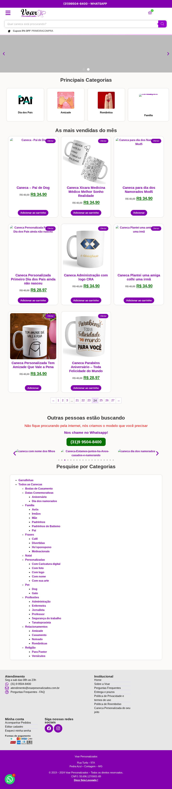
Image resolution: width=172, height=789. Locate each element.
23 (89, 400)
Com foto (38, 568)
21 (77, 400)
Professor (38, 614)
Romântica (106, 112)
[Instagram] (58, 728)
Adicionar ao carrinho (33, 212)
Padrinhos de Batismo (46, 526)
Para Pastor (39, 651)
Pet (27, 584)
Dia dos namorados (44, 501)
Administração (41, 601)
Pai (34, 530)
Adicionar (139, 212)
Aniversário (39, 497)
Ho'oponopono (41, 547)
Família (148, 115)
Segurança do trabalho (46, 618)
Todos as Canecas (30, 484)
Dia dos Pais (25, 112)
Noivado (37, 639)
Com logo (38, 572)
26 (107, 400)
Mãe (34, 517)
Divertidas (38, 543)
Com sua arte (40, 580)
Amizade (66, 112)
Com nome (39, 576)
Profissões (32, 597)
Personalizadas (35, 559)
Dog (34, 589)
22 (83, 400)
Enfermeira (39, 605)
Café (35, 538)
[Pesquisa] (162, 23)
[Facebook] (49, 728)
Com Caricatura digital (46, 563)
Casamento (39, 635)
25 (101, 400)
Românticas (39, 643)
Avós (35, 509)
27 (112, 400)
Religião (30, 647)
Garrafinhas (25, 480)
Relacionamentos (36, 626)
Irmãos (36, 513)
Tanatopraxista (41, 622)
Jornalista (38, 610)
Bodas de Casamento (39, 488)
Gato (35, 593)
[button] (4, 54)
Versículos (38, 656)
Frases (29, 534)
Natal (28, 555)
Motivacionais (41, 551)
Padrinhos (38, 522)
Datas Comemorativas (39, 492)
